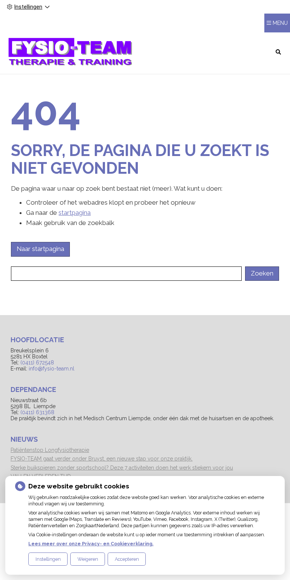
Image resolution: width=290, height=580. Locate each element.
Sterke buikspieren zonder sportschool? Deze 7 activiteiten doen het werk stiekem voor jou (122, 468)
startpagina (75, 212)
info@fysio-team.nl (51, 369)
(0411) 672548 (37, 363)
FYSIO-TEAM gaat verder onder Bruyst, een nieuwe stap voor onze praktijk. (102, 459)
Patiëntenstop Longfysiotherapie (50, 450)
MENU (280, 23)
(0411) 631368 (37, 412)
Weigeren (87, 559)
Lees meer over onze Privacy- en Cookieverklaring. (90, 543)
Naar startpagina (40, 249)
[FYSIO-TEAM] (70, 51)
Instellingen (48, 559)
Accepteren (127, 559)
